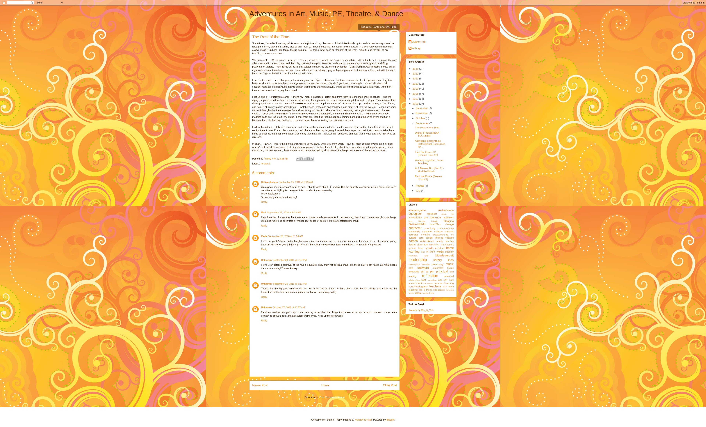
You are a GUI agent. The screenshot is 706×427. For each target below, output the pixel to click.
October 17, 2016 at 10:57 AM (289, 307)
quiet (452, 272)
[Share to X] (305, 159)
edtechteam (427, 241)
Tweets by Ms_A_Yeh (421, 310)
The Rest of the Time (427, 127)
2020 (416, 83)
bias (410, 221)
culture (412, 237)
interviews (413, 256)
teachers (435, 286)
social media (416, 282)
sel (440, 279)
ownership (414, 271)
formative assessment (441, 244)
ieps (423, 252)
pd (427, 271)
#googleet (432, 214)
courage (413, 234)
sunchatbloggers (418, 286)
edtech (413, 241)
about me (447, 214)
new (411, 267)
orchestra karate (443, 268)
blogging (449, 220)
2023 (416, 68)
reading (412, 276)
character (415, 228)
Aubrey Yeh (419, 41)
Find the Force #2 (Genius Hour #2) (426, 153)
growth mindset (434, 248)
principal (442, 271)
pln (432, 271)
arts (426, 217)
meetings (426, 264)
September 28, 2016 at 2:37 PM (290, 260)
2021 (416, 78)
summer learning (444, 282)
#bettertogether (418, 210)
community (414, 231)
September (422, 123)
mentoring (437, 264)
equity (440, 241)
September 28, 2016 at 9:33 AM (284, 212)
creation (425, 234)
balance (435, 217)
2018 (416, 93)
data (421, 238)
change (449, 224)
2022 (416, 73)
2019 (416, 88)
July (418, 190)
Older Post (390, 385)
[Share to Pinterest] (312, 159)
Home (325, 385)
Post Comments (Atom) (332, 397)
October (421, 118)
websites (450, 290)
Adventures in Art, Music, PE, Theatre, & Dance (326, 14)
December (422, 108)
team (445, 287)
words (411, 293)
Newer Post (260, 385)
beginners (448, 217)
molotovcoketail (363, 419)
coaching (430, 228)
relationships (414, 280)
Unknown (266, 260)
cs (452, 234)
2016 (416, 103)
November (422, 113)
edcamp (449, 238)
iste (426, 255)
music (449, 264)
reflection (430, 275)
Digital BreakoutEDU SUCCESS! (427, 134)
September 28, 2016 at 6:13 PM (290, 283)
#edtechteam (446, 210)
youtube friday (428, 293)
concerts (449, 231)
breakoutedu (417, 224)
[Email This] (298, 159)
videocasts (439, 290)
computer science (432, 231)
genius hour (416, 248)
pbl (422, 271)
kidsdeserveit (444, 255)
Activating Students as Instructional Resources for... (430, 143)
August (420, 185)
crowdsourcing (440, 234)
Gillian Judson (269, 182)
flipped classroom (418, 244)
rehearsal (265, 163)
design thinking (434, 238)
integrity (449, 252)
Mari (263, 212)
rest (423, 279)
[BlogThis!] (301, 159)
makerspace (414, 264)
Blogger (390, 419)
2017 (416, 98)
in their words (435, 251)
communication (446, 228)
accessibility (415, 217)
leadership (418, 259)
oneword (423, 268)
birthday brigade (428, 221)
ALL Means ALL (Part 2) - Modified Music (429, 170)
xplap (418, 292)
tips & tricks (425, 290)
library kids (443, 260)
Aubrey (416, 48)
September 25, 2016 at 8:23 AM (296, 182)
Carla (264, 236)
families (449, 241)
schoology (432, 280)
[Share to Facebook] (308, 159)
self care (448, 280)
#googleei (415, 213)
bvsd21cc (435, 224)
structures (428, 283)
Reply (264, 202)
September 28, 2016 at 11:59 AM (285, 236)
